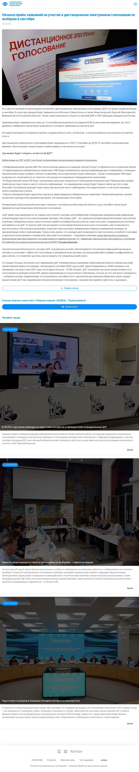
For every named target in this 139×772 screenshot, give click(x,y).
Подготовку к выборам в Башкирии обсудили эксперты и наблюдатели (41, 700)
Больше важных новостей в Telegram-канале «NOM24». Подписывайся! (44, 300)
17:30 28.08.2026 (10, 465)
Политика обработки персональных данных (88, 766)
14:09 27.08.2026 (10, 603)
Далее (130, 450)
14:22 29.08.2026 (10, 329)
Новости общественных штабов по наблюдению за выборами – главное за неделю (47, 562)
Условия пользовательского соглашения (48, 766)
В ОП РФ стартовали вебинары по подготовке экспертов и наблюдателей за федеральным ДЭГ (54, 427)
